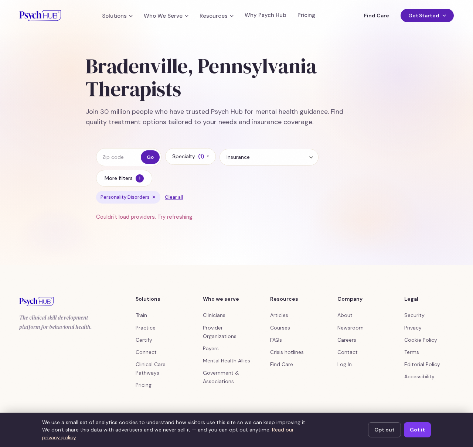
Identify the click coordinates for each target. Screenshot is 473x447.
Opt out (384, 429)
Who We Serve (163, 16)
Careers (346, 340)
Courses (280, 327)
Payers (211, 348)
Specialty (190, 156)
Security (414, 315)
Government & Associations (221, 377)
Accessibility (419, 376)
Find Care (376, 15)
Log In (344, 364)
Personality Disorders (128, 197)
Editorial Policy (422, 364)
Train (141, 315)
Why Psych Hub (265, 15)
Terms (411, 352)
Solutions (114, 16)
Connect (146, 352)
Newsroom (350, 327)
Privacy (413, 327)
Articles (279, 315)
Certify (144, 340)
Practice (146, 327)
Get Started (423, 15)
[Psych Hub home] (40, 15)
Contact (347, 352)
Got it (417, 429)
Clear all (174, 197)
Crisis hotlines (287, 352)
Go (150, 157)
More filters (122, 178)
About (345, 315)
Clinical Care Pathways (151, 368)
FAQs (276, 340)
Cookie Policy (420, 340)
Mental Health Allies (226, 360)
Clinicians (214, 315)
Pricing (306, 15)
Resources (214, 16)
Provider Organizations (219, 331)
